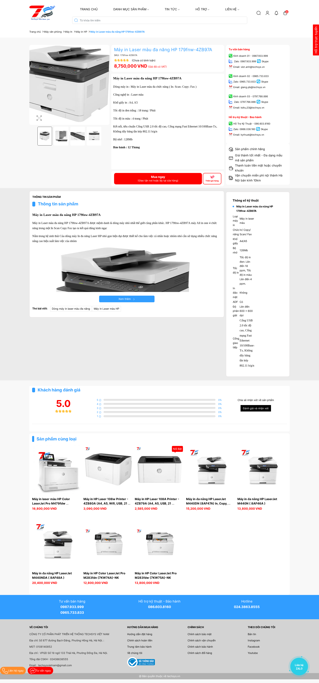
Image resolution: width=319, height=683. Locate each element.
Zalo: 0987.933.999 (244, 61)
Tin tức (171, 9)
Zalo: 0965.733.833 (244, 81)
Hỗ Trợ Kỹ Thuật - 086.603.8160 (251, 123)
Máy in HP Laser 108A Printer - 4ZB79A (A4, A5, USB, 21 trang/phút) (157, 503)
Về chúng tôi (134, 652)
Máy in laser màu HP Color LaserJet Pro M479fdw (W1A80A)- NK (51, 503)
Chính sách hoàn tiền (139, 640)
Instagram (254, 640)
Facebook (254, 646)
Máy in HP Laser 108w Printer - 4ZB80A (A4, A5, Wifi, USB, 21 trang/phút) (106, 503)
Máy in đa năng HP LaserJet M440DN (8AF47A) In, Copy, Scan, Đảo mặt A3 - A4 (207, 503)
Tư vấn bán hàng (239, 49)
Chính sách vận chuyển (202, 640)
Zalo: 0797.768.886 (244, 102)
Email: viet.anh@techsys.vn (249, 66)
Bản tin (252, 634)
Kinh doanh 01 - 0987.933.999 (250, 55)
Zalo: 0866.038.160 (244, 129)
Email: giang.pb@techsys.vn (249, 87)
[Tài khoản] (267, 13)
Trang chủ (89, 9)
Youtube (253, 652)
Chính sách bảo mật (200, 634)
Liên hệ (231, 9)
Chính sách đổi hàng (200, 652)
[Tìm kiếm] (258, 13)
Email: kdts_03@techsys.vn (248, 107)
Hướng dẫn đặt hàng (139, 634)
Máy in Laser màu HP (106, 308)
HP (100, 236)
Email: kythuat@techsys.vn (248, 134)
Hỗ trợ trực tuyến (316, 40)
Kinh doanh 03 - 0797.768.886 (250, 96)
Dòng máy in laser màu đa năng (71, 308)
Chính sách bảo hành (200, 646)
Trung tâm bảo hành (139, 646)
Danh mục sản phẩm (129, 9)
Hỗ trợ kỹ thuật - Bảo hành (245, 117)
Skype (265, 61)
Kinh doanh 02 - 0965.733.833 (251, 76)
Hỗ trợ (201, 9)
